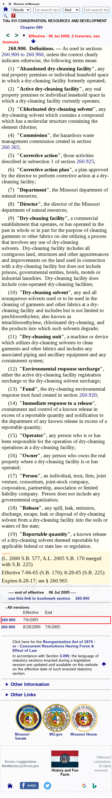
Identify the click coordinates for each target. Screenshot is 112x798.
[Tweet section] (47, 788)
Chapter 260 (31, 27)
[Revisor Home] (10, 787)
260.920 (88, 395)
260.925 (85, 161)
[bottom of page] (33, 42)
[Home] (5, 9)
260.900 (8, 620)
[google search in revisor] (84, 786)
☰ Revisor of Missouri (23, 3)
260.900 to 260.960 (23, 54)
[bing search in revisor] (95, 787)
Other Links (23, 694)
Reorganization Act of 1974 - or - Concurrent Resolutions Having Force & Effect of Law (53, 646)
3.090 (64, 656)
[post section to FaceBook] (29, 788)
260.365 (10, 147)
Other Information (30, 684)
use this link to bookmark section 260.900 (48, 598)
